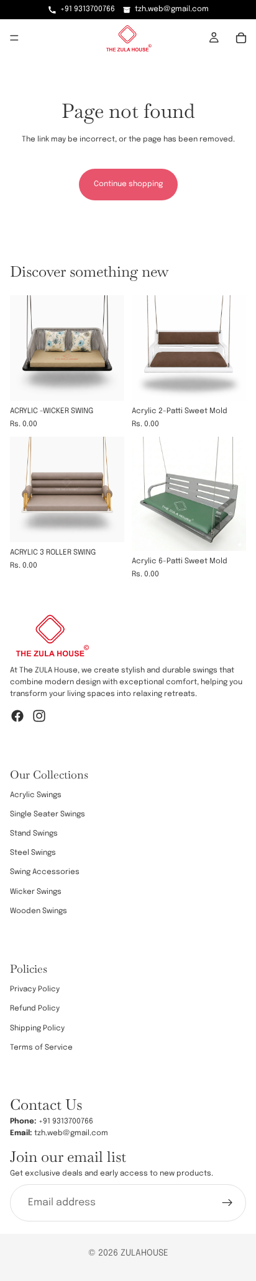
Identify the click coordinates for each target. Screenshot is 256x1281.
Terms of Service (41, 1047)
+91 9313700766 (87, 9)
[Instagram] (39, 715)
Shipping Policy (37, 1028)
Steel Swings (33, 853)
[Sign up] (227, 1202)
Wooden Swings (38, 911)
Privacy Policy (35, 989)
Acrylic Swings (36, 794)
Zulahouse (144, 1253)
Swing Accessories (45, 872)
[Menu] (14, 38)
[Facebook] (17, 715)
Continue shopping (128, 184)
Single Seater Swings (47, 814)
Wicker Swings (36, 891)
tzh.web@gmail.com (172, 9)
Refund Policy (35, 1008)
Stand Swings (34, 833)
